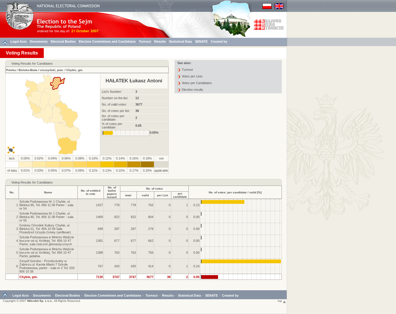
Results (160, 41)
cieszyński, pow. (52, 70)
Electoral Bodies (63, 41)
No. (12, 192)
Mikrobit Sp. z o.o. (39, 300)
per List (162, 195)
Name (48, 192)
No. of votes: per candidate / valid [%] (235, 192)
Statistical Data (180, 41)
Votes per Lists (192, 76)
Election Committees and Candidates (107, 41)
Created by (219, 41)
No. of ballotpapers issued (112, 192)
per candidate (180, 195)
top (280, 300)
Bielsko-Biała (28, 70)
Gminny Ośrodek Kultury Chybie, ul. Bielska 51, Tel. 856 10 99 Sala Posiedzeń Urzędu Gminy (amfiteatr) (45, 229)
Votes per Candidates (197, 83)
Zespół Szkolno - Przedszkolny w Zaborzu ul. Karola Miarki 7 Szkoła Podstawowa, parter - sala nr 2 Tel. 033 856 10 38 (47, 266)
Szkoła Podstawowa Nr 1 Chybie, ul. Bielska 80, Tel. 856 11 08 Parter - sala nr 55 (46, 217)
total (128, 195)
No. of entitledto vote (90, 192)
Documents (39, 41)
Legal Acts (18, 41)
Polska (11, 70)
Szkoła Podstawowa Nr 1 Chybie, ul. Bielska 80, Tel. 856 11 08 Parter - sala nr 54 (46, 205)
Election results (192, 89)
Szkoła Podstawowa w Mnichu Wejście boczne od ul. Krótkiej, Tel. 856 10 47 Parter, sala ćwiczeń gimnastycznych (46, 240)
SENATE (201, 41)
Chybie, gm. (74, 70)
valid (145, 195)
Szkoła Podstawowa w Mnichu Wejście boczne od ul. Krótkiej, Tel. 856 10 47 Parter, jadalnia (46, 252)
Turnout (145, 41)
